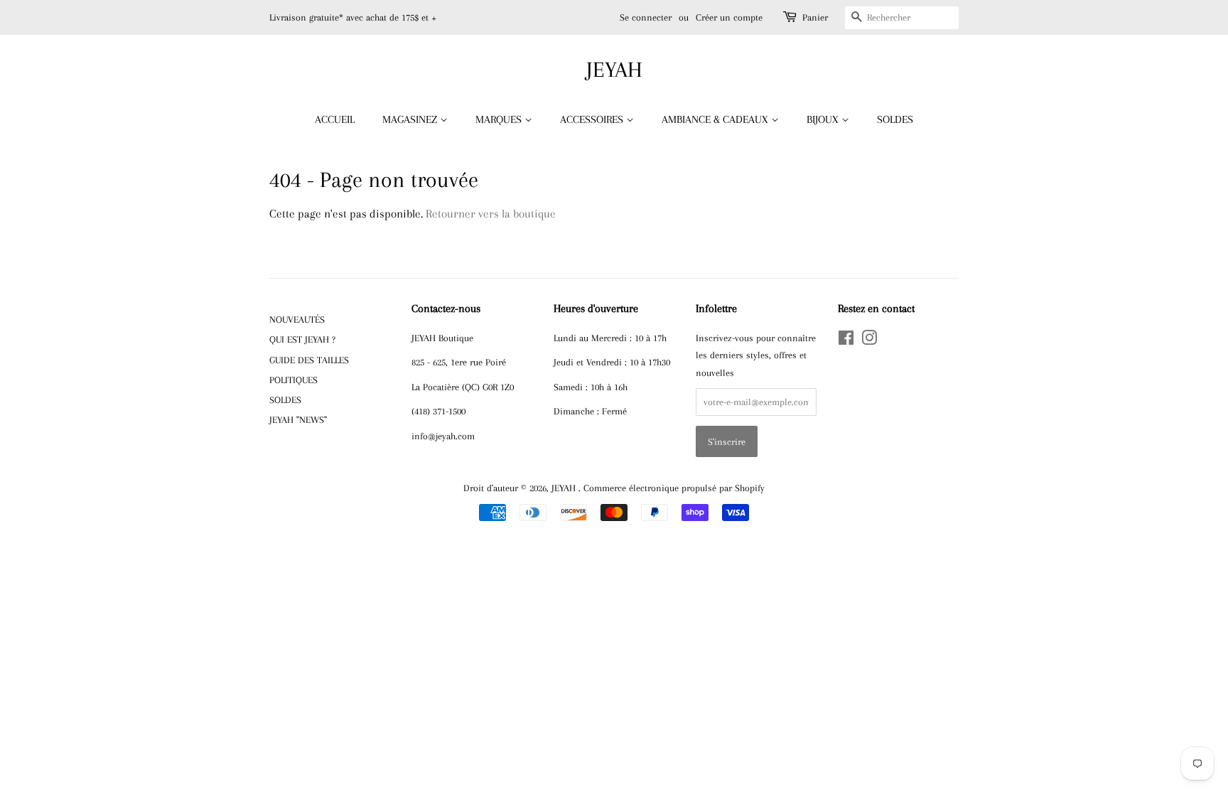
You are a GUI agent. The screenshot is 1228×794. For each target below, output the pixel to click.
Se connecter (646, 17)
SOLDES (895, 119)
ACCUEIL (335, 119)
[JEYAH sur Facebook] (846, 340)
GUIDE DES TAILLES (309, 359)
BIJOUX (824, 119)
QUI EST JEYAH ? (302, 339)
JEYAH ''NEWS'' (298, 419)
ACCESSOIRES (593, 119)
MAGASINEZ (411, 119)
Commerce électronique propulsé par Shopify (674, 487)
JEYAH (614, 69)
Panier (815, 17)
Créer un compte (729, 17)
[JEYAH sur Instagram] (869, 340)
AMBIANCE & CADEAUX (716, 119)
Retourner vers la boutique (491, 213)
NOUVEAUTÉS (297, 319)
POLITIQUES (293, 379)
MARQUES (499, 119)
